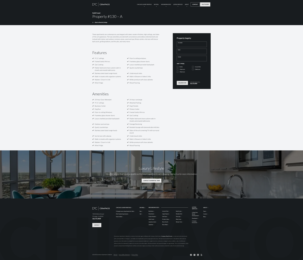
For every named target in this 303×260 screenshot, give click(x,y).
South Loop (178, 211)
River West (165, 224)
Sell (140, 214)
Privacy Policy (192, 78)
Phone (179, 56)
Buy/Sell (156, 4)
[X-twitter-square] (194, 255)
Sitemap (115, 254)
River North (165, 222)
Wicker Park (179, 222)
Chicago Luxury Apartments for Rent (125, 211)
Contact (195, 4)
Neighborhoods (166, 4)
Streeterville (179, 214)
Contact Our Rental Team (151, 180)
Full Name (182, 42)
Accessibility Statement (124, 254)
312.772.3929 (205, 4)
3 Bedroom (182, 72)
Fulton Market (152, 216)
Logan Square (165, 214)
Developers (195, 218)
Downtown (151, 214)
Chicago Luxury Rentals (144, 4)
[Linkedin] (198, 255)
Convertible (198, 66)
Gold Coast (151, 219)
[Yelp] (201, 255)
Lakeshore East (152, 222)
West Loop (178, 219)
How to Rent (119, 216)
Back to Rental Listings (101, 22)
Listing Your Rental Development (195, 214)
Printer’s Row (165, 219)
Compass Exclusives (194, 221)
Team (204, 211)
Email (181, 49)
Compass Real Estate (167, 236)
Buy (141, 211)
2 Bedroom (197, 69)
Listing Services (178, 4)
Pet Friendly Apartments (122, 214)
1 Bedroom (182, 69)
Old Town (164, 216)
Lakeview (151, 224)
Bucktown (151, 211)
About (187, 4)
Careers (205, 214)
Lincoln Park (165, 211)
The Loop (178, 216)
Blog (204, 216)
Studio (181, 66)
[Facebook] (191, 255)
